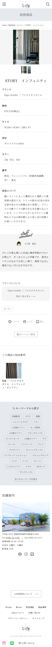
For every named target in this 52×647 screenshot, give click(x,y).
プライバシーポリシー (18, 618)
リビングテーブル (35, 433)
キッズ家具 (35, 427)
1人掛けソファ (31, 438)
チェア (41, 444)
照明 (38, 416)
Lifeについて (18, 612)
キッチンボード (12, 438)
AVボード (41, 466)
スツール (37, 460)
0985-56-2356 (13, 537)
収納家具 (16, 416)
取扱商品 (26, 14)
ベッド (25, 460)
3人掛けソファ (18, 427)
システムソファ (13, 466)
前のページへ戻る (26, 334)
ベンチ (14, 460)
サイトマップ (38, 618)
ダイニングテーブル (34, 449)
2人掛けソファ (15, 433)
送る (42, 322)
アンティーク (27, 444)
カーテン (20, 25)
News (19, 607)
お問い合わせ (34, 612)
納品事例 (42, 607)
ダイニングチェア (40, 455)
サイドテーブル (26, 472)
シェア (30, 322)
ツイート (16, 322)
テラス (28, 466)
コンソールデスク (20, 421)
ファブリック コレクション (15, 455)
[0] (24, 69)
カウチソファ (15, 449)
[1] (29, 69)
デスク (28, 416)
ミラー (36, 421)
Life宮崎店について (23, 594)
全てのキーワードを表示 (26, 479)
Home (4, 25)
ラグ (44, 438)
